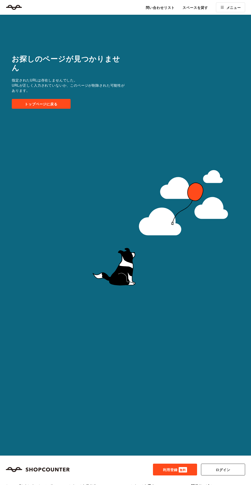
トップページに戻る (41, 103)
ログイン (223, 469)
